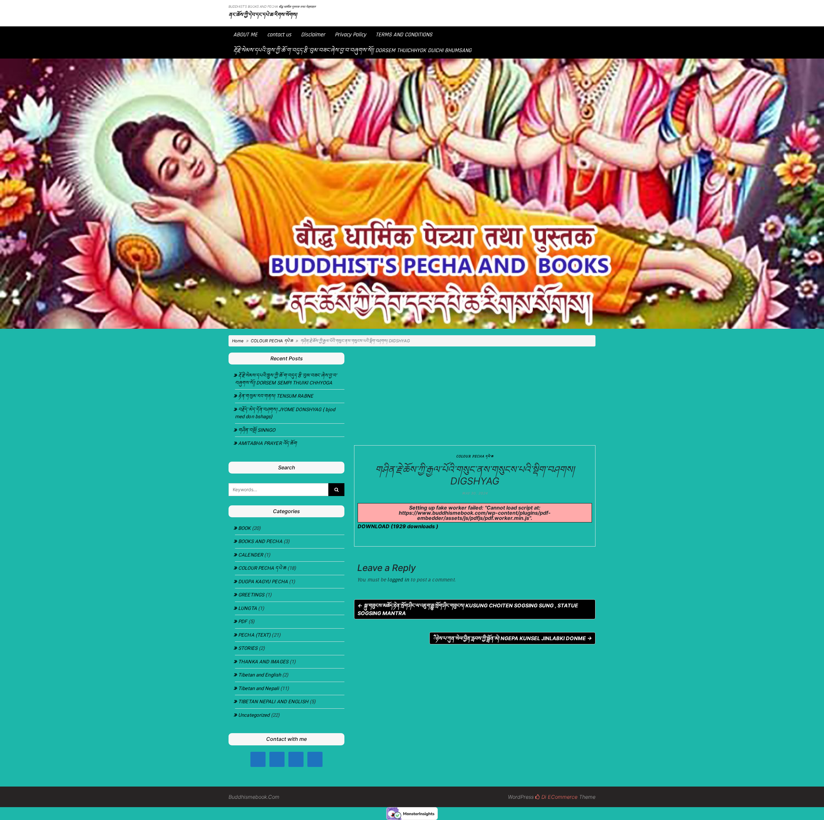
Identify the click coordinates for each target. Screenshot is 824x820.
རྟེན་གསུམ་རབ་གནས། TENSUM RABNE (275, 396)
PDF (242, 621)
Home (237, 340)
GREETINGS (251, 595)
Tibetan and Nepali (258, 688)
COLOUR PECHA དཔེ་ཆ (272, 340)
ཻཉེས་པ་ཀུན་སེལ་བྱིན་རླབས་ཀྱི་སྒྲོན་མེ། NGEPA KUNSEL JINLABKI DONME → (512, 638)
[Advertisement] (474, 394)
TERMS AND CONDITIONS (404, 34)
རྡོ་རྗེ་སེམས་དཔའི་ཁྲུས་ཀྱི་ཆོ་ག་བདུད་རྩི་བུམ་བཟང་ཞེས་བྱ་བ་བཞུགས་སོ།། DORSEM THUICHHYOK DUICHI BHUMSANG (352, 50)
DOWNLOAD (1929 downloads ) (398, 526)
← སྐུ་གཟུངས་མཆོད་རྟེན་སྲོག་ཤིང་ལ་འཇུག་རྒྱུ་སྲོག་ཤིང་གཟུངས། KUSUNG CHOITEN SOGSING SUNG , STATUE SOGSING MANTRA (468, 609)
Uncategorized (253, 715)
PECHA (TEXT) (254, 635)
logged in (398, 579)
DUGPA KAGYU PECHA (263, 582)
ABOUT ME (245, 34)
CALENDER (250, 555)
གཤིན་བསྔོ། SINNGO (256, 430)
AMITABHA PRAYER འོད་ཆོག (267, 443)
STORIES (248, 648)
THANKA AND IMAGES (263, 662)
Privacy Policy (350, 34)
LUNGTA (247, 608)
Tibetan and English (259, 675)
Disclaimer (313, 34)
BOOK (244, 528)
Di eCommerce (558, 797)
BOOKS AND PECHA (260, 541)
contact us (279, 34)
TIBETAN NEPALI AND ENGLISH (273, 702)
